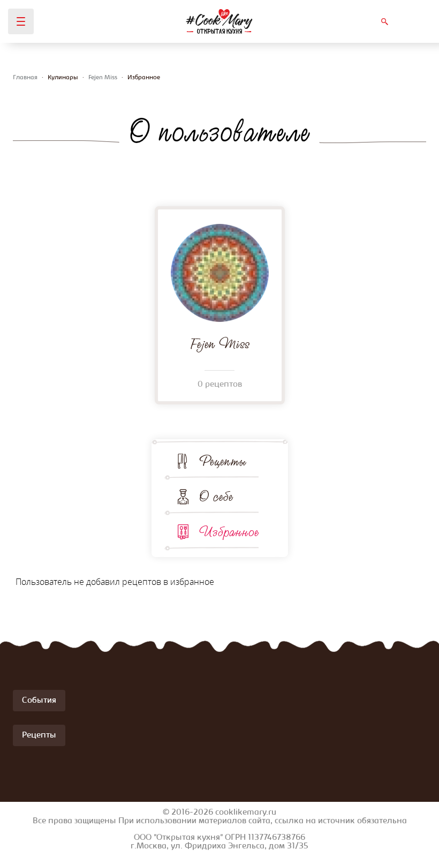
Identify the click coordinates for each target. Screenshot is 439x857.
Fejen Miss (102, 77)
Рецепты (222, 461)
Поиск (384, 21)
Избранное (229, 532)
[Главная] (219, 21)
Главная (25, 77)
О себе (216, 496)
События (39, 700)
